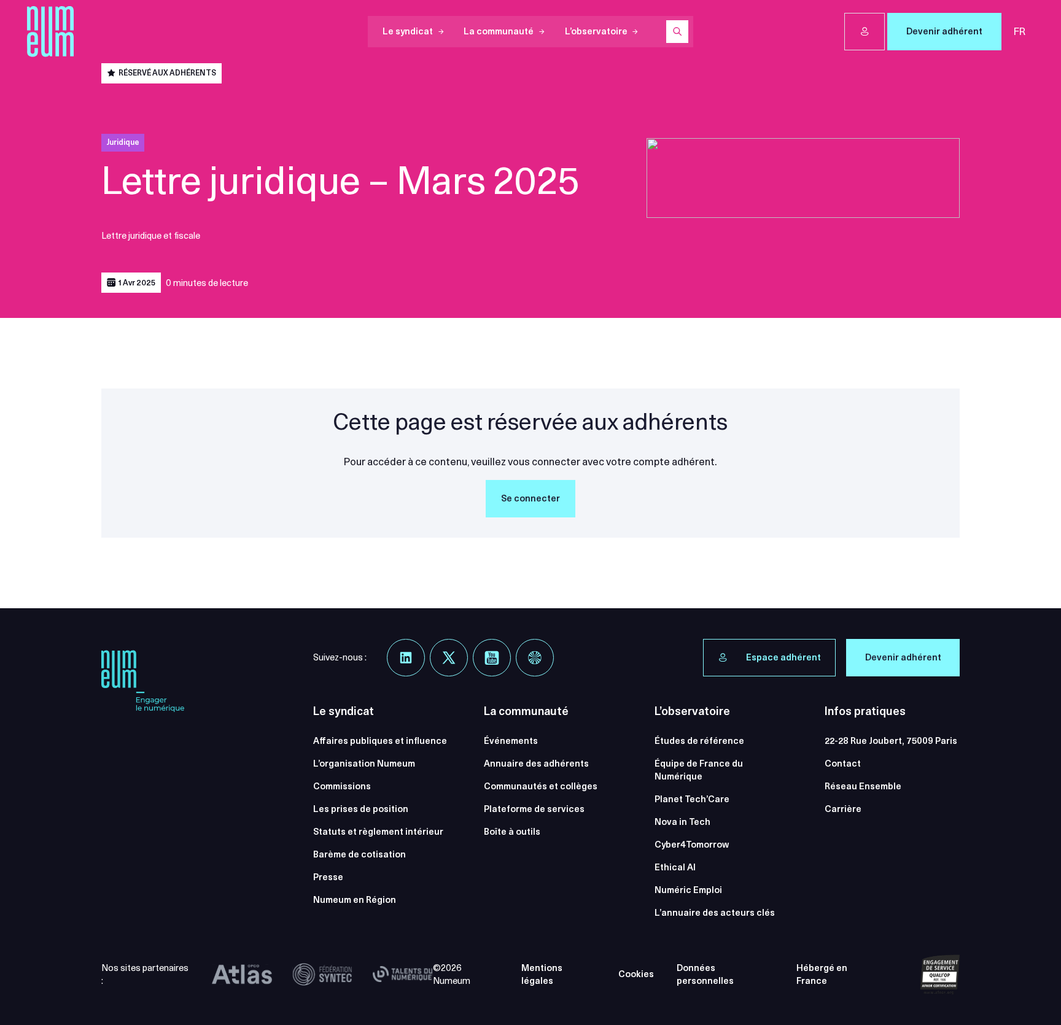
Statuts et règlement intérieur (378, 831)
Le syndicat (408, 31)
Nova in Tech (682, 821)
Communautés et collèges (540, 786)
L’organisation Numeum (364, 763)
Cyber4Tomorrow (692, 844)
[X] (449, 658)
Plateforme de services (534, 808)
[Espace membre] (864, 32)
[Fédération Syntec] (322, 974)
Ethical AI (675, 867)
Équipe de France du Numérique (699, 770)
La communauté (499, 31)
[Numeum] (50, 31)
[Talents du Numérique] (403, 974)
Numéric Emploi (688, 889)
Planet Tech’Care (692, 799)
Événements (511, 740)
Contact (843, 763)
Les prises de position (360, 808)
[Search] (677, 31)
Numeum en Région (354, 899)
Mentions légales (541, 974)
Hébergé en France (821, 974)
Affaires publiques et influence (380, 740)
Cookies (636, 974)
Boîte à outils (512, 831)
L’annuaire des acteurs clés (715, 912)
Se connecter (530, 498)
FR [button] (1019, 31)
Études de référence (699, 740)
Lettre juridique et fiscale (150, 235)
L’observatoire (596, 31)
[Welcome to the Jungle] (535, 658)
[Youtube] (492, 658)
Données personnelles (705, 974)
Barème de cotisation (359, 854)
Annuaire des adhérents (536, 763)
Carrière (843, 808)
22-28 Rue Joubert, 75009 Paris (891, 740)
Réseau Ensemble (863, 786)
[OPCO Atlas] (242, 974)
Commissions (342, 786)
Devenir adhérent (944, 31)
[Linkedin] (406, 658)
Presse (328, 877)
